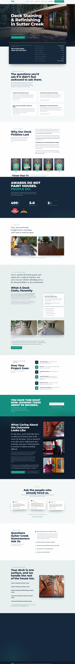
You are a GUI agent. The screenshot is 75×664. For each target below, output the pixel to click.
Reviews (42, 1)
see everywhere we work (24, 606)
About (46, 1)
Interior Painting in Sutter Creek (20, 583)
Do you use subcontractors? (42, 552)
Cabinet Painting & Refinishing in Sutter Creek (22, 591)
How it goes (23, 3)
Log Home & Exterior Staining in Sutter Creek (22, 596)
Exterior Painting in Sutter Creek (20, 586)
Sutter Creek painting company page (19, 604)
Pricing (32, 1)
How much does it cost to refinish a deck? (45, 531)
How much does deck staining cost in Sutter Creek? (52, 303)
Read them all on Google (37, 516)
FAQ (26, 3)
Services (27, 1)
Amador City (15, 606)
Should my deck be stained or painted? (45, 542)
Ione (18, 606)
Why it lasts (18, 3)
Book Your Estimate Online (18, 37)
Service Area (37, 1)
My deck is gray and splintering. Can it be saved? (47, 545)
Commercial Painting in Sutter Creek (21, 601)
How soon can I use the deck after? (44, 548)
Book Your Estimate (59, 1)
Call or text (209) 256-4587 (32, 37)
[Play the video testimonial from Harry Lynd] (53, 465)
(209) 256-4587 (51, 1)
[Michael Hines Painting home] (12, 1)
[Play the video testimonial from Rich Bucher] (53, 446)
